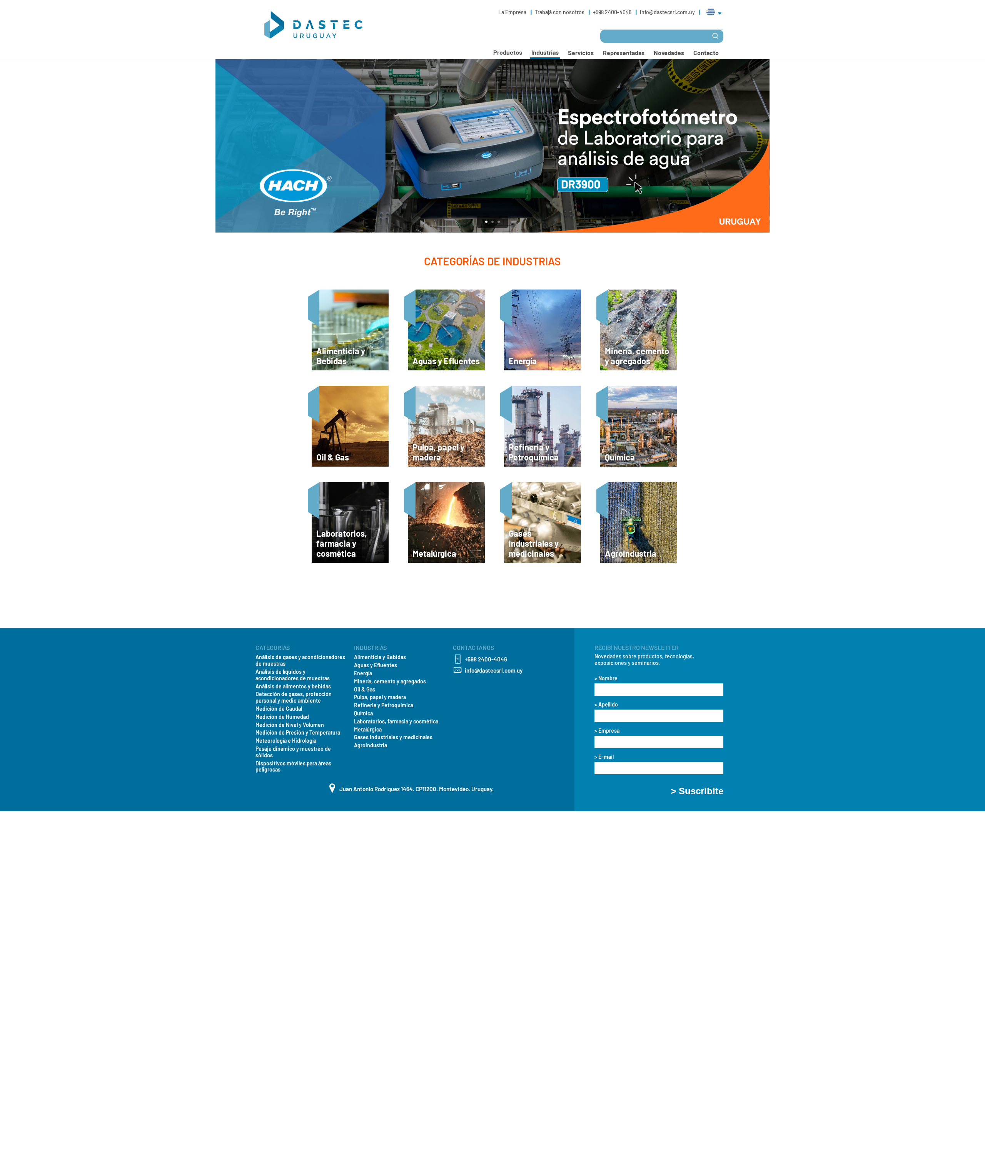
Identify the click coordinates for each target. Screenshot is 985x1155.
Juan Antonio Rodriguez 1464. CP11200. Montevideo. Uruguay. (416, 788)
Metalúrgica (368, 729)
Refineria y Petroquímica (383, 705)
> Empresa (606, 730)
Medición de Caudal (278, 709)
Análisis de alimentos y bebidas (293, 686)
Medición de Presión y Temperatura (297, 733)
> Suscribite (697, 791)
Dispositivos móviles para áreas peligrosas (293, 766)
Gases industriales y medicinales (393, 737)
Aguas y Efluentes (375, 665)
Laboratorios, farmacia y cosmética (396, 721)
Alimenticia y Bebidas (380, 657)
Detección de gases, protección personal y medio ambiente (293, 697)
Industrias (545, 52)
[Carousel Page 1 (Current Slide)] (486, 222)
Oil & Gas (364, 689)
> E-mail (604, 757)
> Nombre (606, 678)
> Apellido (606, 704)
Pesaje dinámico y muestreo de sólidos (293, 752)
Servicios (581, 52)
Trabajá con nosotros (560, 12)
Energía (363, 673)
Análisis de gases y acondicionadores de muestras (300, 660)
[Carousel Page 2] (492, 222)
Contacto (706, 52)
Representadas (623, 52)
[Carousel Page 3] (499, 222)
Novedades (669, 52)
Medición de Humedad (282, 717)
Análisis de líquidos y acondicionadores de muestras (292, 675)
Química (363, 713)
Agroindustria (370, 745)
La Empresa (513, 12)
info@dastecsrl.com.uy (667, 12)
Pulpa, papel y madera (380, 697)
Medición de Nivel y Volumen (289, 725)
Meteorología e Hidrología (285, 741)
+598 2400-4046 (613, 12)
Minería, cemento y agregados (390, 681)
